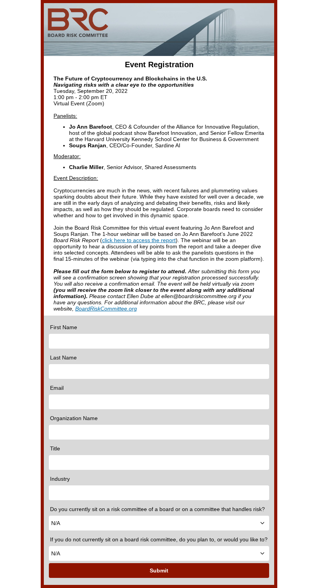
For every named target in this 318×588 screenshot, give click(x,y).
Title (55, 448)
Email (57, 388)
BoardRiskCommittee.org (106, 308)
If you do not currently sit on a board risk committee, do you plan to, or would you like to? (159, 539)
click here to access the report (139, 240)
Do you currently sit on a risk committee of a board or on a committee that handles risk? (157, 509)
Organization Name (74, 418)
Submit (159, 570)
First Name (63, 327)
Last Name (63, 357)
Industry (60, 479)
